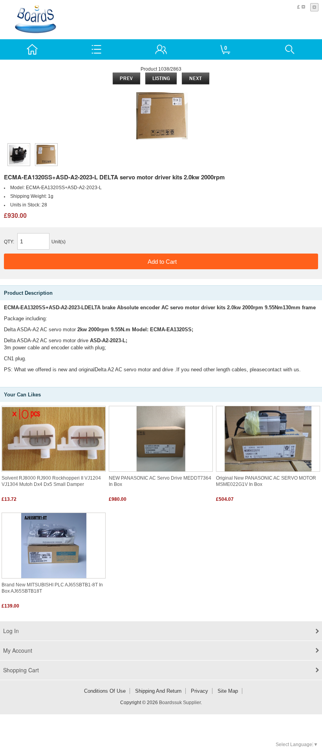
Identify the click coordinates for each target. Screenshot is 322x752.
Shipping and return (158, 691)
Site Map (228, 691)
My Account (17, 650)
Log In (11, 631)
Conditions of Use (105, 691)
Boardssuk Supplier (180, 702)
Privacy (199, 691)
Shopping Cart (21, 670)
